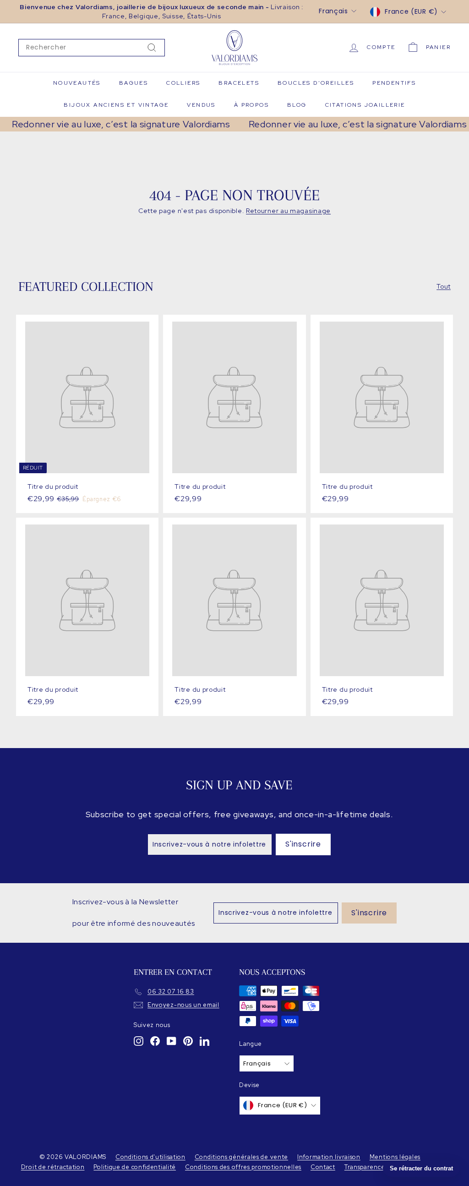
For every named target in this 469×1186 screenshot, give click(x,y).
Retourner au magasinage (288, 211)
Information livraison (328, 1157)
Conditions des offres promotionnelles (243, 1167)
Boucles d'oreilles (316, 83)
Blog (297, 105)
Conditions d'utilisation (150, 1157)
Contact (323, 1167)
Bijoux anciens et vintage (116, 105)
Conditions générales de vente (241, 1157)
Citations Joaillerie (365, 105)
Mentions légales (395, 1157)
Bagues (133, 83)
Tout (443, 286)
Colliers (183, 83)
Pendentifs (394, 83)
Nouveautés (77, 83)
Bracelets (238, 83)
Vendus (201, 105)
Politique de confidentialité (134, 1167)
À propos (251, 105)
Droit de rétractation (53, 1167)
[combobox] (91, 47)
